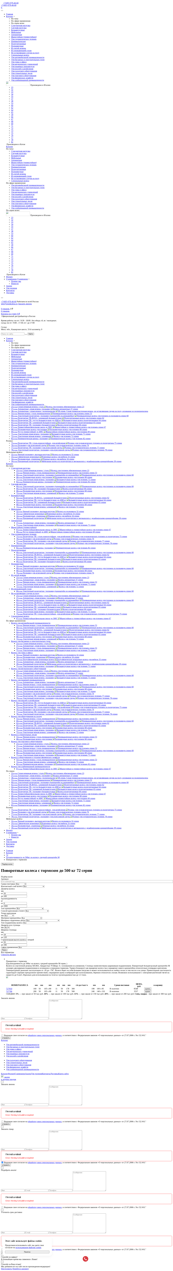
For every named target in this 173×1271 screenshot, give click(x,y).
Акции (9, 286)
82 (12, 142)
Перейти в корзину (20, 1269)
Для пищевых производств (22, 66)
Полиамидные (17, 46)
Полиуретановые (18, 44)
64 (12, 110)
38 (12, 101)
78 (12, 140)
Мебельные (16, 32)
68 (12, 121)
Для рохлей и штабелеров (22, 69)
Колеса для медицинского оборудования (28, 669)
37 (12, 99)
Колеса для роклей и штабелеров (25, 700)
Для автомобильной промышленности (27, 57)
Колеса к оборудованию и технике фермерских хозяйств (35, 757)
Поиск (4, 950)
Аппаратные (16, 35)
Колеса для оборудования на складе (26, 716)
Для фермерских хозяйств (22, 78)
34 (12, 94)
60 (12, 106)
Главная (9, 14)
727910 (9, 989)
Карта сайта (63, 1074)
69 (12, 124)
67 (12, 119)
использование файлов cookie (28, 1247)
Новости (15, 284)
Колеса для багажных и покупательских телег (31, 641)
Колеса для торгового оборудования (26, 741)
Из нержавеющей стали (21, 50)
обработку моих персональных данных (45, 1035)
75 (12, 133)
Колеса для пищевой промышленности (28, 680)
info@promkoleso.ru (9, 304)
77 (12, 137)
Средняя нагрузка (18, 28)
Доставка (10, 293)
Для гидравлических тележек (23, 39)
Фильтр (9, 277)
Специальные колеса (20, 55)
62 (12, 108)
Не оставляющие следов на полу (25, 53)
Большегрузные (18, 30)
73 (12, 131)
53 (12, 103)
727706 (9, 991)
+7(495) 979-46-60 (10, 3)
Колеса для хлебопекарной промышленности (30, 766)
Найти (30, 334)
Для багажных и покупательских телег (28, 60)
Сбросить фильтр (8, 955)
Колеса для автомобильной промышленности (30, 623)
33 (12, 92)
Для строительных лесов (21, 73)
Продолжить (6, 1269)
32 (12, 90)
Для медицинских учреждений (24, 64)
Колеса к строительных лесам (24, 735)
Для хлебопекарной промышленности (27, 80)
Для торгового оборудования (23, 76)
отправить (6, 1038)
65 (12, 112)
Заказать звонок (25, 304)
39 (12, 115)
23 (12, 87)
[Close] (2, 1082)
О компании (11, 279)
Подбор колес (7, 864)
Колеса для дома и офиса (22, 653)
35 (12, 96)
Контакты (10, 290)
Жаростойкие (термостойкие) (24, 37)
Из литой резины (18, 48)
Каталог (9, 16)
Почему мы (16, 281)
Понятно (27, 1252)
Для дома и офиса (18, 62)
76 (12, 135)
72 (12, 128)
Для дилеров (11, 288)
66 (12, 117)
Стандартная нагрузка (20, 25)
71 (12, 126)
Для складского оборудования (24, 71)
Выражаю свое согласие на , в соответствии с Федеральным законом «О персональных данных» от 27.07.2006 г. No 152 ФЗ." (75, 1035)
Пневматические (18, 41)
